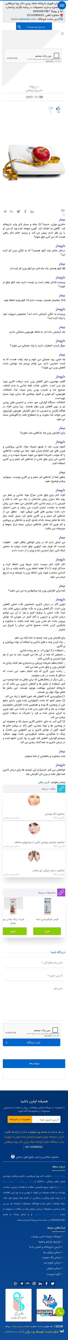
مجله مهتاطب (59, 1176)
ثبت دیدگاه (33, 1042)
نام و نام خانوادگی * (52, 963)
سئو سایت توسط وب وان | (40, 1332)
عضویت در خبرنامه (19, 1119)
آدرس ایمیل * (55, 976)
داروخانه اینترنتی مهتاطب (20, 1326)
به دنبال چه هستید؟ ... (34, 27)
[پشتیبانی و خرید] (60, 1312)
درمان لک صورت (51, 1258)
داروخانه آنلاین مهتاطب (46, 1214)
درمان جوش (53, 1268)
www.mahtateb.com (23, 19)
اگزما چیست (53, 1274)
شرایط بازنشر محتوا (49, 1242)
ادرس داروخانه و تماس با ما (44, 1247)
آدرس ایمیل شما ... (48, 1120)
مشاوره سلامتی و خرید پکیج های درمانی (37, 1157)
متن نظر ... (56, 989)
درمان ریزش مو (51, 1252)
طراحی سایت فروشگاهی (13, 1331)
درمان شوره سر (52, 1263)
